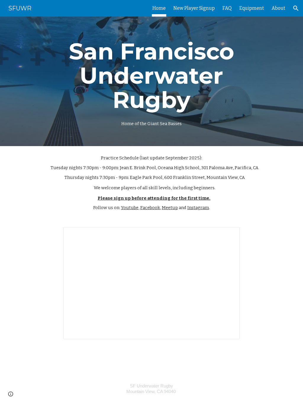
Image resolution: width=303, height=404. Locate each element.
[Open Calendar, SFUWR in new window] (228, 235)
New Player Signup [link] (194, 8)
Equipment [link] (251, 8)
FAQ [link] (227, 8)
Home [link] (159, 8)
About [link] (278, 8)
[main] (151, 81)
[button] (296, 8)
